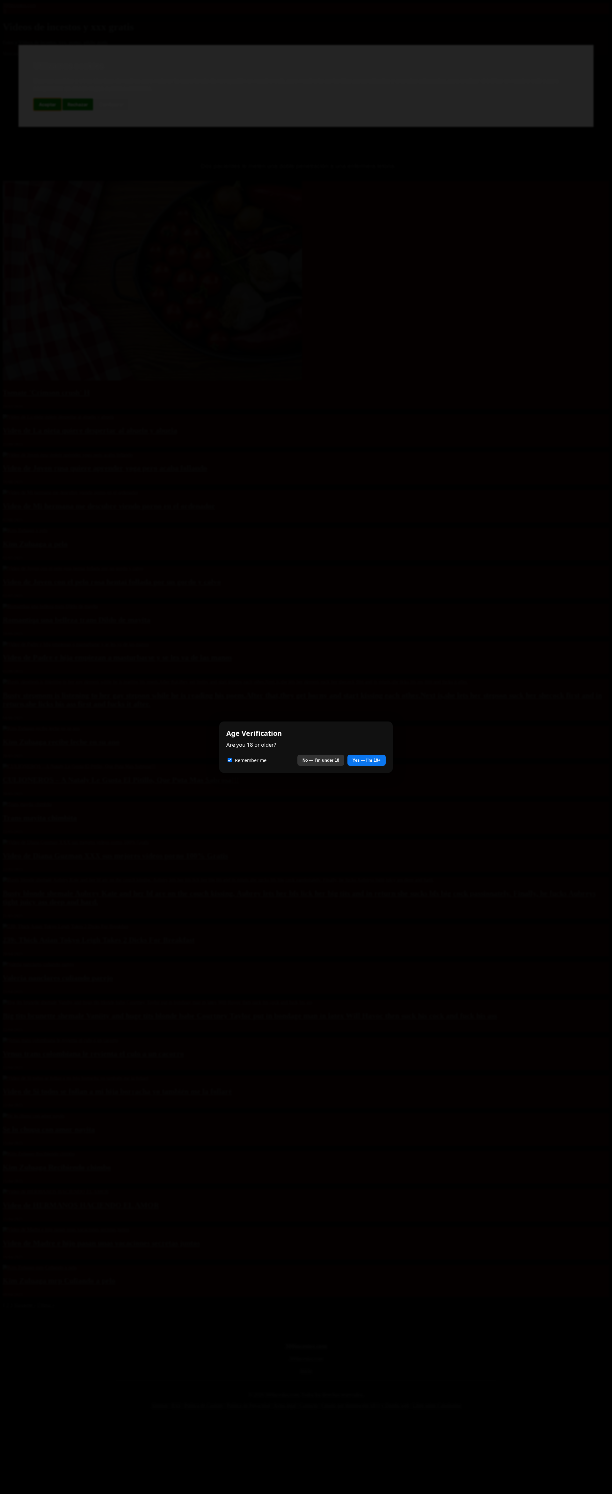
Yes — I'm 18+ (367, 760)
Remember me (250, 760)
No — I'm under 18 (320, 760)
